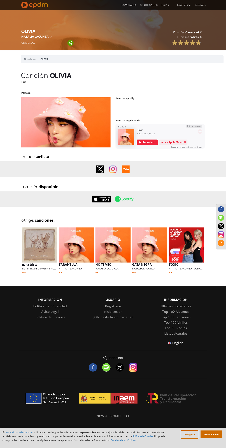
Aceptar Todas (211, 434)
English (177, 343)
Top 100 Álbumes (176, 311)
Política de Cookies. (143, 436)
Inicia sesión (184, 4)
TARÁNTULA (68, 264)
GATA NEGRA (142, 264)
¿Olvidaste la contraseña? (113, 317)
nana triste (30, 264)
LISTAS (165, 4)
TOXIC (173, 264)
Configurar (189, 434)
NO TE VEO (103, 264)
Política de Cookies (50, 317)
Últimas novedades (176, 306)
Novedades (30, 59)
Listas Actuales (176, 333)
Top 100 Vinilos (176, 322)
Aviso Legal (50, 311)
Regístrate (200, 4)
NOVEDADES (128, 4)
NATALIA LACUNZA (35, 36)
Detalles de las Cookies (123, 440)
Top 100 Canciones (176, 317)
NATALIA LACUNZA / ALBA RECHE (189, 268)
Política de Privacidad (50, 306)
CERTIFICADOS (149, 4)
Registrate (113, 306)
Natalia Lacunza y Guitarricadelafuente (45, 268)
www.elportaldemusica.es (20, 432)
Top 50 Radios (176, 328)
